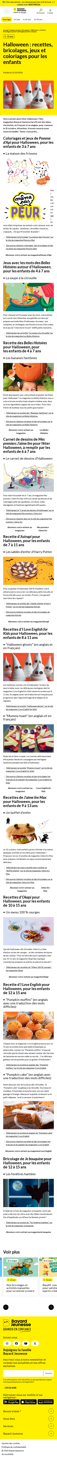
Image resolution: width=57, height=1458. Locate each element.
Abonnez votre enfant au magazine (28, 255)
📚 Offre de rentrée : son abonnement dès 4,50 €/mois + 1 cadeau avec (28, 3)
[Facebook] (16, 1343)
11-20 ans (38, 19)
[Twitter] (35, 1343)
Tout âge (7, 19)
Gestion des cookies (11, 1443)
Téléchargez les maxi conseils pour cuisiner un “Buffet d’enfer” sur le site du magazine (28, 870)
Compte (50, 13)
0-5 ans (17, 19)
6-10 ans (27, 19)
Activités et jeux (15, 30)
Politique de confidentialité (14, 1447)
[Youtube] (26, 1343)
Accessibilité (7, 1454)
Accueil (5, 30)
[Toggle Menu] (7, 11)
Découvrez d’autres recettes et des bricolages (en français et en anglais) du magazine (29, 779)
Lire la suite (10, 1387)
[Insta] (7, 1343)
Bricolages (25, 30)
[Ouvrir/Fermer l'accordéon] (51, 1411)
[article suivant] (51, 1307)
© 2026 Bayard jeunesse (13, 1450)
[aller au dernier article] (5, 1307)
